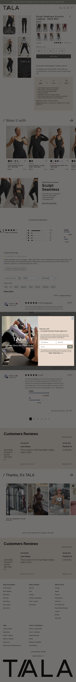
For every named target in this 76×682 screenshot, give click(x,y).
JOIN (70, 347)
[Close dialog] (72, 318)
